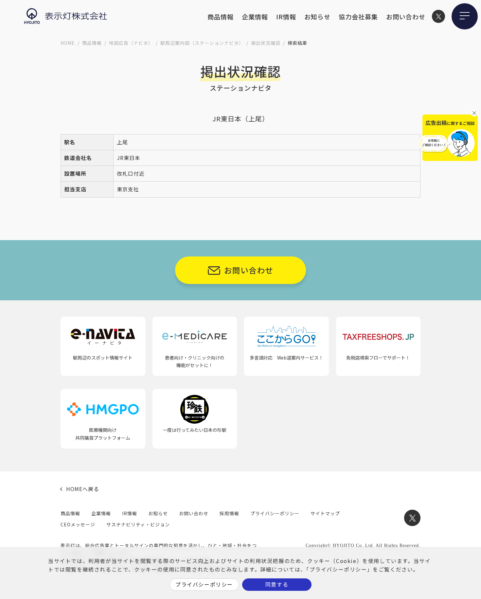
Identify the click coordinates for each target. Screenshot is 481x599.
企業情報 (255, 16)
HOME (68, 43)
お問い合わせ (405, 16)
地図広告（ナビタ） (131, 43)
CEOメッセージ (78, 524)
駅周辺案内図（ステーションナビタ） (202, 43)
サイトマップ (325, 513)
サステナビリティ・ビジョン (138, 524)
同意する (276, 584)
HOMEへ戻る (82, 489)
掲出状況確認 (265, 43)
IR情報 (286, 16)
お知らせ (317, 16)
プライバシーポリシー (274, 513)
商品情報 (220, 16)
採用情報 (229, 513)
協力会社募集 (358, 16)
